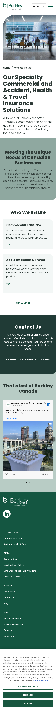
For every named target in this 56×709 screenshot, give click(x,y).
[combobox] (39, 6)
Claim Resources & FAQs (16, 576)
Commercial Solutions (14, 538)
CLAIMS (7, 553)
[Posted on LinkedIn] (49, 404)
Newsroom (9, 636)
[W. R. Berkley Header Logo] (12, 6)
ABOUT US (8, 612)
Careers (8, 630)
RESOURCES (9, 585)
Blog (6, 603)
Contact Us (9, 597)
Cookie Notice (40, 680)
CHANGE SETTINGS (28, 686)
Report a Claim (11, 559)
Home (6, 67)
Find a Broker (10, 591)
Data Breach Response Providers (20, 570)
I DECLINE (28, 695)
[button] (3, 439)
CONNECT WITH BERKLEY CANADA (28, 359)
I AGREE (28, 703)
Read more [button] (11, 418)
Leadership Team (12, 618)
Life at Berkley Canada (14, 624)
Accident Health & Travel (15, 544)
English (36, 6)
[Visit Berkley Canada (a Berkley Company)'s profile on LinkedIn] (7, 404)
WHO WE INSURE (11, 532)
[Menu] (50, 6)
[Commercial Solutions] (8, 245)
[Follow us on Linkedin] (6, 514)
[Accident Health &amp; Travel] (8, 284)
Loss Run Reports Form (14, 564)
